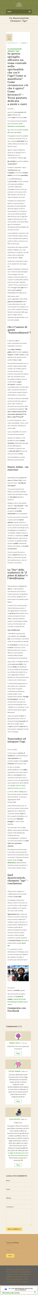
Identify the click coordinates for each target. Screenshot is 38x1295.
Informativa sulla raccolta (11, 1293)
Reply (18, 1053)
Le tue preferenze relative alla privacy (21, 1289)
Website (8, 1198)
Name (8, 1180)
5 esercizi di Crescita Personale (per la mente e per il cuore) (17, 1001)
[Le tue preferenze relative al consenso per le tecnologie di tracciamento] (35, 1292)
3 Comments (23, 43)
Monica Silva (14, 1043)
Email (8, 1189)
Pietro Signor (14, 1071)
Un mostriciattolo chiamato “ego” (15, 50)
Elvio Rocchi (13, 43)
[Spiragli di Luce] (19, 4)
